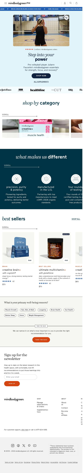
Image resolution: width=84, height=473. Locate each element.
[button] (76, 3)
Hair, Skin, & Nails (27, 310)
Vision (21, 315)
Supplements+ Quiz (42, 411)
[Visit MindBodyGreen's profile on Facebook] (18, 446)
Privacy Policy (36, 462)
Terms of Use (19, 462)
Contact (64, 408)
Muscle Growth (11, 310)
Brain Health (55, 310)
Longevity (42, 310)
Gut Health (69, 310)
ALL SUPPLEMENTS (41, 82)
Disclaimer (27, 462)
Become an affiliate (64, 413)
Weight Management (36, 315)
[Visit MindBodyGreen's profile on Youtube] (34, 446)
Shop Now (41, 76)
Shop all (76, 219)
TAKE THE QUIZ (52, 9)
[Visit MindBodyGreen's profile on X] (23, 446)
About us (63, 404)
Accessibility (54, 462)
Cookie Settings (73, 462)
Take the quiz (41, 339)
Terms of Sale (9, 462)
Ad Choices (62, 462)
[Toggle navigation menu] (5, 3)
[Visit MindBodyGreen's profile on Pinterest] (29, 446)
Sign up (12, 383)
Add (29, 260)
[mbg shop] (19, 3)
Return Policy (45, 462)
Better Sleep (10, 315)
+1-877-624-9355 (40, 430)
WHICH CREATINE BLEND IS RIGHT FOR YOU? (25, 9)
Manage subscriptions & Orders (42, 405)
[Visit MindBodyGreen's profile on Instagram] (13, 446)
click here (24, 430)
